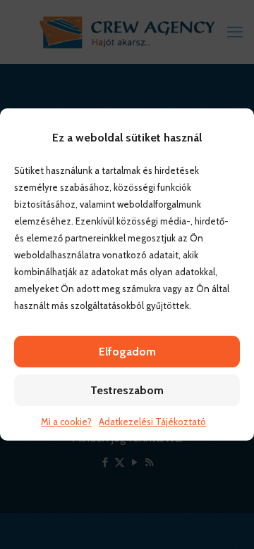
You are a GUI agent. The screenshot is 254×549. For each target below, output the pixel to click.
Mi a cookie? (66, 421)
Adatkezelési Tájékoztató (152, 421)
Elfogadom (127, 351)
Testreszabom (127, 390)
